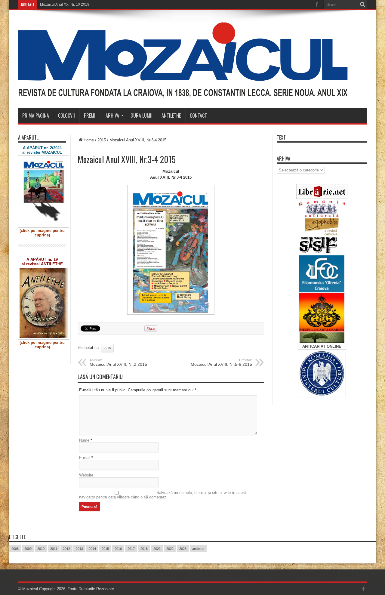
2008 (15, 548)
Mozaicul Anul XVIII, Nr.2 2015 (118, 362)
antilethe (198, 548)
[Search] (362, 4)
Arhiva (112, 115)
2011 (53, 548)
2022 (170, 548)
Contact (198, 115)
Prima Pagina (35, 115)
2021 (157, 548)
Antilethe (171, 115)
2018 (144, 548)
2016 (118, 548)
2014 (92, 548)
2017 (131, 548)
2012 (66, 548)
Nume (84, 440)
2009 (28, 548)
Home (89, 140)
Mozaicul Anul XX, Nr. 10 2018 (64, 4)
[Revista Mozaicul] (183, 93)
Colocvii (66, 115)
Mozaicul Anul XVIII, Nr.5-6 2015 (221, 362)
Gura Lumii (141, 115)
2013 (79, 548)
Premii (90, 115)
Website (86, 475)
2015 (101, 140)
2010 (41, 548)
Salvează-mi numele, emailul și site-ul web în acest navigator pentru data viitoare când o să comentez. (162, 494)
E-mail (84, 457)
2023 (182, 548)
